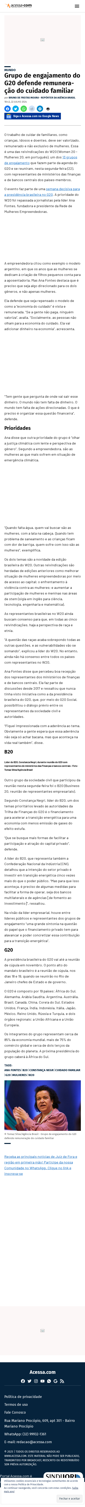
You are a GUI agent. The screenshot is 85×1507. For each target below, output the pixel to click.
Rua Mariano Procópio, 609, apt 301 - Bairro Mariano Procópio (39, 1423)
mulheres (19, 1075)
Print (48, 109)
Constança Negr (41, 1070)
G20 (8, 1075)
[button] (7, 109)
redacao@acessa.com (34, 1442)
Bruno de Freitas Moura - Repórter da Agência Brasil (42, 97)
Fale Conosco (15, 1412)
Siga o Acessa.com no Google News (36, 116)
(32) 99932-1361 (34, 1434)
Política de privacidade (23, 1397)
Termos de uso (16, 1404)
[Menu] (77, 6)
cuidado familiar (67, 1070)
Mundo (10, 70)
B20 (25, 1070)
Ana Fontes (12, 1070)
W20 (31, 1075)
